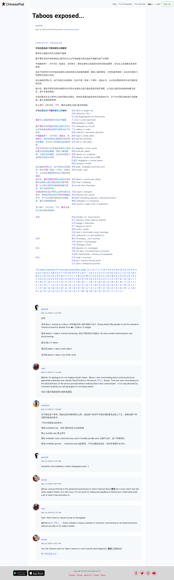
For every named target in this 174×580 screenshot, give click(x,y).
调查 (74, 248)
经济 (74, 257)
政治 (38, 248)
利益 (74, 260)
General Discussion (71, 29)
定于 (74, 226)
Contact (72, 575)
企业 (74, 263)
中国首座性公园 (56, 43)
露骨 (74, 136)
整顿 (74, 201)
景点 (74, 148)
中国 (74, 244)
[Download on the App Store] (36, 573)
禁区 (74, 167)
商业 (38, 257)
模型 (74, 163)
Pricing (79, 575)
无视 (74, 192)
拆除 (74, 132)
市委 (74, 251)
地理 (38, 238)
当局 (74, 223)
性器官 (75, 160)
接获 (74, 179)
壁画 (74, 157)
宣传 (74, 235)
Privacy (96, 575)
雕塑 (74, 154)
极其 (74, 139)
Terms (103, 575)
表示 (74, 220)
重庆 (74, 238)
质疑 (74, 182)
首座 (74, 113)
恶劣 (74, 142)
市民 (74, 241)
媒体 (74, 229)
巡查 (74, 204)
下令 (74, 129)
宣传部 (75, 254)
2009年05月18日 (41, 43)
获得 (74, 170)
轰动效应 (76, 198)
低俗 (74, 110)
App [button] (150, 4)
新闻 (38, 217)
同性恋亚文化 (50, 554)
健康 (74, 123)
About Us (88, 575)
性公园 (75, 116)
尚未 (74, 126)
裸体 (74, 151)
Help (114, 4)
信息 (74, 232)
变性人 (100, 380)
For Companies (125, 4)
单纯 (74, 195)
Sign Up (167, 4)
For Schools (140, 4)
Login (158, 4)
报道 (74, 217)
